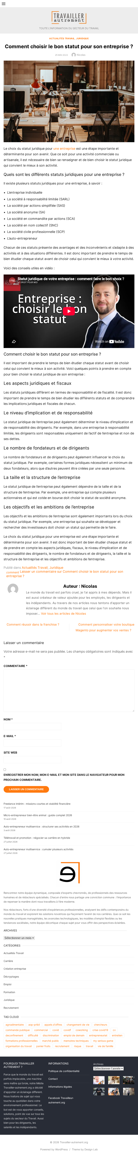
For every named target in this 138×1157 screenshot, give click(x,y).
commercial (41, 1029)
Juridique (82, 38)
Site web (10, 752)
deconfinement (14, 1035)
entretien (117, 1035)
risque (77, 1046)
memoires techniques (76, 1040)
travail (89, 1046)
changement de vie (78, 1024)
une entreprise (64, 148)
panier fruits (43, 1046)
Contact (53, 1078)
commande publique (18, 1029)
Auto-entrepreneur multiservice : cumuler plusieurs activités (38, 849)
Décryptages (11, 976)
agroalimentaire (15, 1024)
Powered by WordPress (54, 1149)
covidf (67, 1029)
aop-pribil (34, 1024)
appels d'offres (53, 1024)
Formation (9, 992)
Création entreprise (15, 968)
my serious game (103, 1040)
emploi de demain (74, 1035)
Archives (98, 1064)
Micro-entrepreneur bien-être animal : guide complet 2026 (38, 815)
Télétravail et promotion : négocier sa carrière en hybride (37, 837)
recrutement (62, 1046)
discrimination (51, 1035)
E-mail (10, 736)
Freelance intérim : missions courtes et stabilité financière (37, 803)
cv (114, 1029)
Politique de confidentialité (63, 1071)
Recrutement (11, 1007)
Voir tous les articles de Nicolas (63, 613)
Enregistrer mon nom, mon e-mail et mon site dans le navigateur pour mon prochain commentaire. (64, 777)
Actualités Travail (62, 38)
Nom (8, 719)
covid (55, 1029)
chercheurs (100, 1024)
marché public (50, 1040)
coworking (82, 1029)
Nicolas (81, 54)
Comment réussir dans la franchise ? (33, 624)
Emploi (7, 984)
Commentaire (15, 666)
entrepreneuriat (98, 1035)
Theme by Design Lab (85, 1149)
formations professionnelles (22, 1040)
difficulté (33, 1035)
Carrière (8, 960)
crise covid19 (100, 1029)
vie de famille (105, 1046)
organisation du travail (19, 1046)
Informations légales (60, 1086)
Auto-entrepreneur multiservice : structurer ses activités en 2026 (41, 826)
